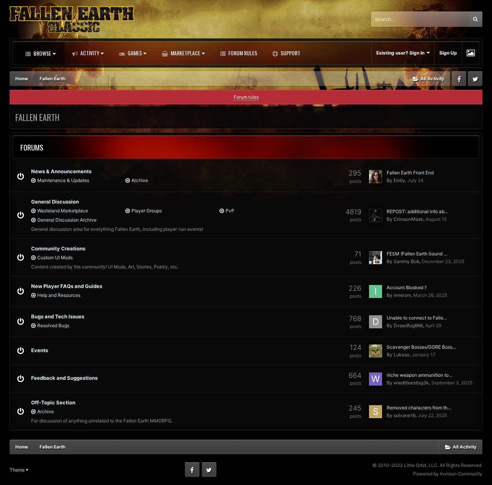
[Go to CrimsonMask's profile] (375, 215)
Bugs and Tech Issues (57, 316)
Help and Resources (58, 295)
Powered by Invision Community (447, 474)
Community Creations (58, 248)
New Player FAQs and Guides (66, 286)
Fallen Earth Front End (410, 172)
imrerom (402, 295)
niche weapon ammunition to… (419, 375)
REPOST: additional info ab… (417, 211)
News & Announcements (61, 171)
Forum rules (246, 97)
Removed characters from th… (419, 408)
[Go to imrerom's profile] (375, 291)
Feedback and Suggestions (64, 378)
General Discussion (55, 202)
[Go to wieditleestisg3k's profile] (375, 379)
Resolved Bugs (53, 325)
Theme (18, 470)
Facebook (459, 78)
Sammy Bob (406, 261)
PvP (230, 211)
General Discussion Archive (66, 220)
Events (39, 350)
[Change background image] (470, 53)
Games (134, 53)
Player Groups (146, 211)
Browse (41, 53)
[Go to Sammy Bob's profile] (375, 257)
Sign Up (448, 53)
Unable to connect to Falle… (417, 318)
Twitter (475, 78)
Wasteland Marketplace (62, 211)
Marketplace (185, 53)
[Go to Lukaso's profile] (375, 351)
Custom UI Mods (55, 257)
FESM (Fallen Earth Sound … (417, 254)
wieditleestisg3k (411, 383)
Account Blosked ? (407, 287)
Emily (399, 180)
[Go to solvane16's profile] (375, 411)
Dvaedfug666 (408, 325)
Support (289, 53)
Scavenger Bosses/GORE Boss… (421, 347)
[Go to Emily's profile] (375, 176)
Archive (139, 180)
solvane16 (405, 415)
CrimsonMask (408, 219)
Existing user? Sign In (401, 53)
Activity (89, 53)
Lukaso (401, 355)
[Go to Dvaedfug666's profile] (375, 321)
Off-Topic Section (53, 402)
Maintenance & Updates (63, 180)
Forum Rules (242, 53)
